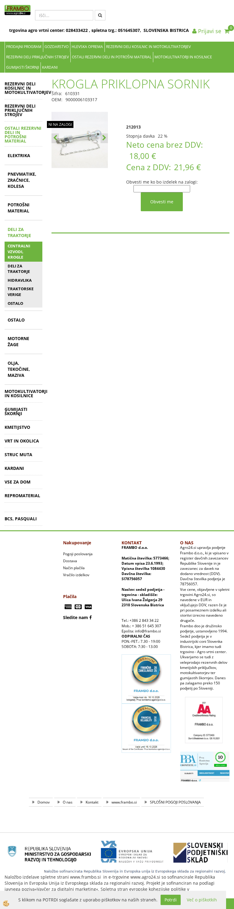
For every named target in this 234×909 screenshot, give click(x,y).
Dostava (70, 560)
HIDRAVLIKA (20, 280)
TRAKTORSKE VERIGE (21, 291)
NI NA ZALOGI (60, 124)
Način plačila (74, 567)
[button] (104, 138)
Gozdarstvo (56, 46)
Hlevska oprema (87, 46)
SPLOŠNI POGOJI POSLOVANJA (175, 802)
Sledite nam (75, 617)
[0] (226, 31)
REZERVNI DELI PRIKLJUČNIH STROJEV (37, 57)
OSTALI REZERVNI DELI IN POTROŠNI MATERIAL (111, 57)
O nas (68, 802)
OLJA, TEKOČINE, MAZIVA (19, 369)
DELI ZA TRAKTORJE (19, 232)
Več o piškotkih (202, 900)
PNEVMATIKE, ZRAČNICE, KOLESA (22, 180)
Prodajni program (23, 46)
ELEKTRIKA (19, 155)
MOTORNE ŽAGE (18, 341)
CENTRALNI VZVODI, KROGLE (19, 251)
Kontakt (92, 802)
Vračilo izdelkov (76, 574)
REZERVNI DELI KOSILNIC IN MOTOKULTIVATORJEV (148, 46)
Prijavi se (209, 31)
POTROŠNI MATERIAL (19, 208)
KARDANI (50, 67)
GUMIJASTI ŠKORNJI (22, 67)
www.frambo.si (124, 802)
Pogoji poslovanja (78, 553)
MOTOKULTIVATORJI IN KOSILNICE (183, 57)
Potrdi (171, 900)
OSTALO (15, 303)
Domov (43, 802)
